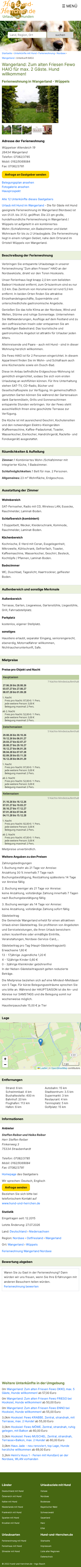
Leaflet (43, 1068)
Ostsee (43, 1491)
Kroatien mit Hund (10, 1523)
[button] (40, 1042)
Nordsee (44, 1496)
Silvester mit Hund (11, 1551)
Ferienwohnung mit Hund (14, 1540)
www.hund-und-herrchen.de (21, 1203)
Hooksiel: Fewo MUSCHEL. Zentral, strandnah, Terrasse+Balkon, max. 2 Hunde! (37, 1438)
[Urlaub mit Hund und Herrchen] (18, 18)
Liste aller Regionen (50, 1551)
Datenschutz (46, 1556)
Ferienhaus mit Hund (12, 1546)
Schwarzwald (47, 1512)
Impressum (45, 1546)
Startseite (45, 1540)
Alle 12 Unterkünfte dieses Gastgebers (27, 199)
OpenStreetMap (59, 1068)
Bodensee (45, 1501)
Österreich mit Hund (11, 1496)
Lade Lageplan (40, 1046)
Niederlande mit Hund (12, 1507)
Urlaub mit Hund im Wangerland (23, 205)
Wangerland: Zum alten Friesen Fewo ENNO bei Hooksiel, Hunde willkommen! (36, 1410)
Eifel (42, 1528)
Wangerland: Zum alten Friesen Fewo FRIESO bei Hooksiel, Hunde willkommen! (37, 1400)
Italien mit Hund (9, 1501)
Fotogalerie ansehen (15, 187)
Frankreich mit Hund (11, 1512)
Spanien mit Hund (10, 1517)
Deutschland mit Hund (13, 1491)
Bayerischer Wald (48, 1507)
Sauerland (45, 1517)
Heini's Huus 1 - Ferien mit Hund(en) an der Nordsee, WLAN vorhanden (35, 1457)
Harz (42, 1523)
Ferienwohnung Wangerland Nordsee (27, 1251)
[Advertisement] (40, 1334)
